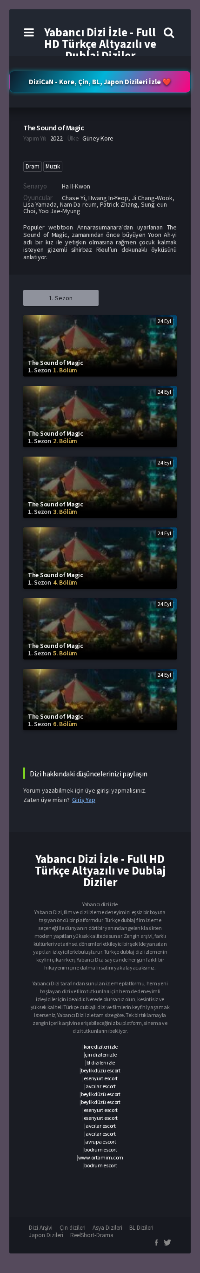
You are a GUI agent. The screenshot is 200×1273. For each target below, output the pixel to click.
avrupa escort (100, 1141)
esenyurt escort (101, 1078)
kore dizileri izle (101, 1046)
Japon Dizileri (46, 1235)
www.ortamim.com (101, 1157)
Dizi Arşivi (41, 1228)
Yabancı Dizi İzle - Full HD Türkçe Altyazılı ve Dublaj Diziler (100, 44)
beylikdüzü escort (100, 1070)
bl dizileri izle (101, 1062)
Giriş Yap (83, 799)
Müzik (53, 166)
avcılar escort (101, 1086)
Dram (33, 166)
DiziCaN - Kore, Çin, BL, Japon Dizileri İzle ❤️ (100, 81)
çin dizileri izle (100, 1054)
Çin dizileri (73, 1228)
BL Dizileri (141, 1228)
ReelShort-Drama (91, 1235)
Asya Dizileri (107, 1228)
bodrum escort (100, 1149)
